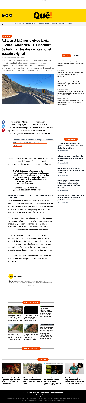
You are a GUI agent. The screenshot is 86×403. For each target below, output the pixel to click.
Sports (70, 24)
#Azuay (25, 171)
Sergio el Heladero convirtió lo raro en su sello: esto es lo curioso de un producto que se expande (70, 197)
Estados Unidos (31, 24)
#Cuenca (45, 173)
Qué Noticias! (18, 276)
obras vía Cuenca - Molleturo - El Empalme (20, 282)
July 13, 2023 (35, 190)
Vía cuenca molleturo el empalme (43, 282)
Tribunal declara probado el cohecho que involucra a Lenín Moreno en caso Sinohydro (70, 158)
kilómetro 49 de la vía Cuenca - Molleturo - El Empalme (30, 281)
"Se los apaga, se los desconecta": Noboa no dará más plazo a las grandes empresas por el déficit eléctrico (69, 184)
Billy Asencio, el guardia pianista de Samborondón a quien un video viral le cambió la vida (70, 170)
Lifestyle (54, 24)
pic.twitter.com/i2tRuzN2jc (23, 183)
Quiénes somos (43, 397)
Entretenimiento (44, 24)
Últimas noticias (19, 24)
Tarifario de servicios (43, 395)
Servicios (62, 24)
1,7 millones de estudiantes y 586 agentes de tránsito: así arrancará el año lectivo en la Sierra (70, 145)
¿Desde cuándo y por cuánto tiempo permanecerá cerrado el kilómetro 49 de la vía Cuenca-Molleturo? (33, 143)
